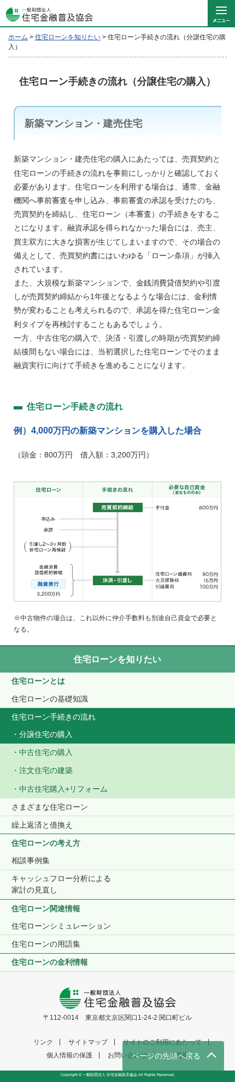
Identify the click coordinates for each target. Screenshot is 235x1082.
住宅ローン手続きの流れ (53, 716)
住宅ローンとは (38, 680)
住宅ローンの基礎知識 (49, 698)
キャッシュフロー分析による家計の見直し (61, 884)
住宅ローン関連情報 (45, 908)
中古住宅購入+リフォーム (63, 788)
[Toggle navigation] (221, 13)
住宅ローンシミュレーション (61, 926)
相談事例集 (30, 860)
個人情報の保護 (69, 1055)
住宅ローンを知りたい (117, 659)
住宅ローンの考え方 (45, 843)
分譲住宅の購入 (46, 734)
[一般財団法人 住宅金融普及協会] (46, 13)
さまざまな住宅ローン (49, 806)
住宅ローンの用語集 (45, 944)
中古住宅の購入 (46, 752)
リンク (43, 1042)
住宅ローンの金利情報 (49, 962)
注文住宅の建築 (46, 770)
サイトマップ (88, 1042)
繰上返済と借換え (42, 825)
